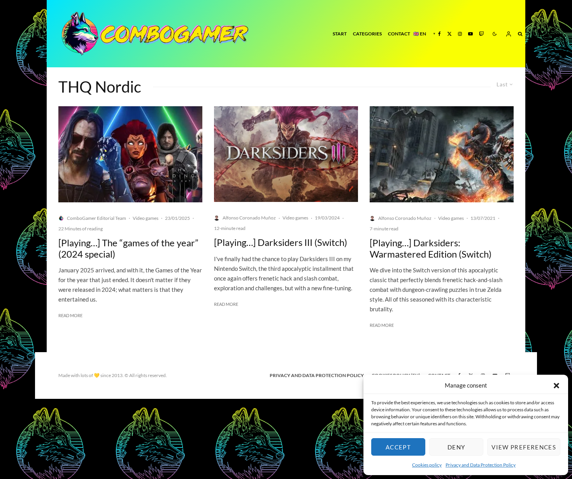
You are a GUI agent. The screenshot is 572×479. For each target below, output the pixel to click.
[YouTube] (470, 33)
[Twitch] (481, 33)
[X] (449, 33)
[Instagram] (460, 33)
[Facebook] (439, 33)
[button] (556, 386)
